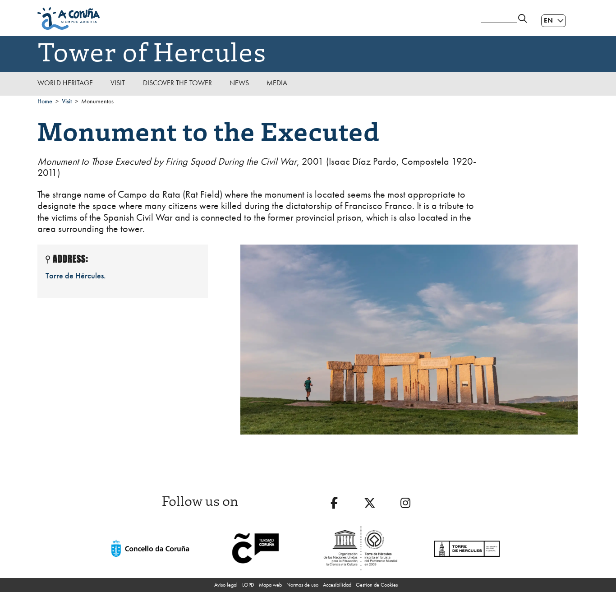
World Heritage (65, 83)
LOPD (248, 584)
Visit (117, 83)
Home (44, 101)
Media (277, 83)
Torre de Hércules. (76, 275)
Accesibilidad (337, 584)
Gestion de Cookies (377, 584)
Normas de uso (302, 584)
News (239, 83)
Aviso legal (226, 584)
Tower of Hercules (152, 50)
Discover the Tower (177, 83)
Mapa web (270, 584)
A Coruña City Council (253, 18)
